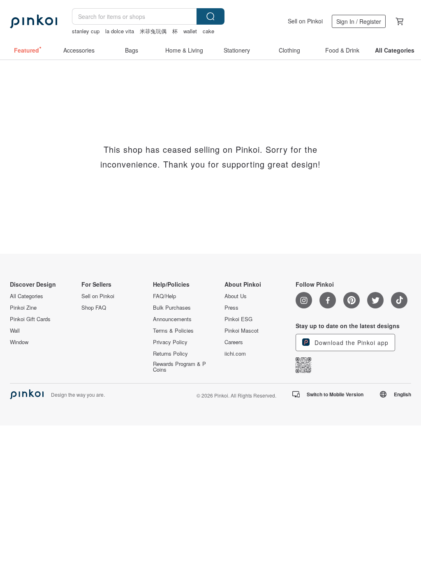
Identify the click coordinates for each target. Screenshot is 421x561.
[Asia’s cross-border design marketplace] (33, 21)
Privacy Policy (170, 342)
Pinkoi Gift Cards (30, 319)
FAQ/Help (164, 296)
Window (19, 342)
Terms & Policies (173, 330)
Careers (233, 342)
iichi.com (235, 353)
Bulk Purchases (172, 307)
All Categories (26, 296)
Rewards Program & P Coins (179, 366)
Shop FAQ (93, 307)
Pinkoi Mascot (241, 330)
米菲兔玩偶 (153, 31)
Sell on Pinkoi (305, 21)
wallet (190, 31)
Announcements (172, 319)
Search (210, 16)
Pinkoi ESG (238, 319)
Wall (15, 330)
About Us (235, 296)
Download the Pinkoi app (350, 342)
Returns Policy (170, 353)
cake (208, 31)
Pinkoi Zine (23, 307)
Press (231, 307)
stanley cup (85, 31)
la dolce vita (119, 31)
